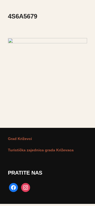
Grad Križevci (20, 139)
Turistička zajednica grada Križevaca (41, 150)
